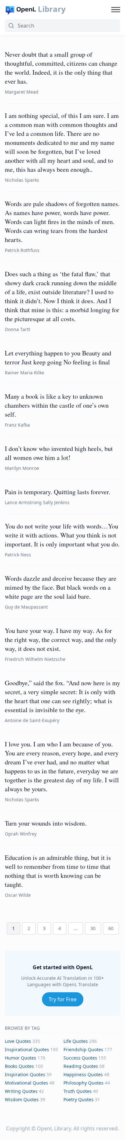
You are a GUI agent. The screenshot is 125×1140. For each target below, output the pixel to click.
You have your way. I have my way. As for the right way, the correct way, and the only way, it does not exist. (61, 639)
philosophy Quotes (83, 1083)
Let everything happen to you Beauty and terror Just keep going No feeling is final (58, 357)
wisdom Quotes (22, 1099)
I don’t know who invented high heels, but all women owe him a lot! (59, 453)
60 (110, 928)
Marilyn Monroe (22, 468)
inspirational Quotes (27, 1049)
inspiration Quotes (25, 1074)
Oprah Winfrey (21, 834)
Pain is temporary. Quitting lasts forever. (57, 491)
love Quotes (18, 1041)
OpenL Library (54, 1128)
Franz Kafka (17, 425)
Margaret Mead (21, 92)
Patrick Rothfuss (22, 250)
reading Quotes (80, 1066)
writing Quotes (21, 1091)
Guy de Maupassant (26, 607)
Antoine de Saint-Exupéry (32, 720)
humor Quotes (20, 1058)
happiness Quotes (83, 1074)
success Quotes (80, 1058)
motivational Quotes (26, 1083)
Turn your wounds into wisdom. (46, 823)
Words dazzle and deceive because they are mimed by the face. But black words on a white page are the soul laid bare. (60, 587)
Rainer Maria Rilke (24, 373)
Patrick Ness (18, 555)
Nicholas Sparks (22, 180)
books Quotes (19, 1066)
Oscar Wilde (18, 895)
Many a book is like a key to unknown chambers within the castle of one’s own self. (57, 405)
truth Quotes (77, 1091)
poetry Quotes (78, 1099)
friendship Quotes (83, 1049)
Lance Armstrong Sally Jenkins (37, 502)
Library (52, 9)
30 (93, 928)
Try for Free (63, 999)
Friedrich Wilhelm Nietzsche (35, 659)
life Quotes (75, 1041)
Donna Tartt (17, 329)
